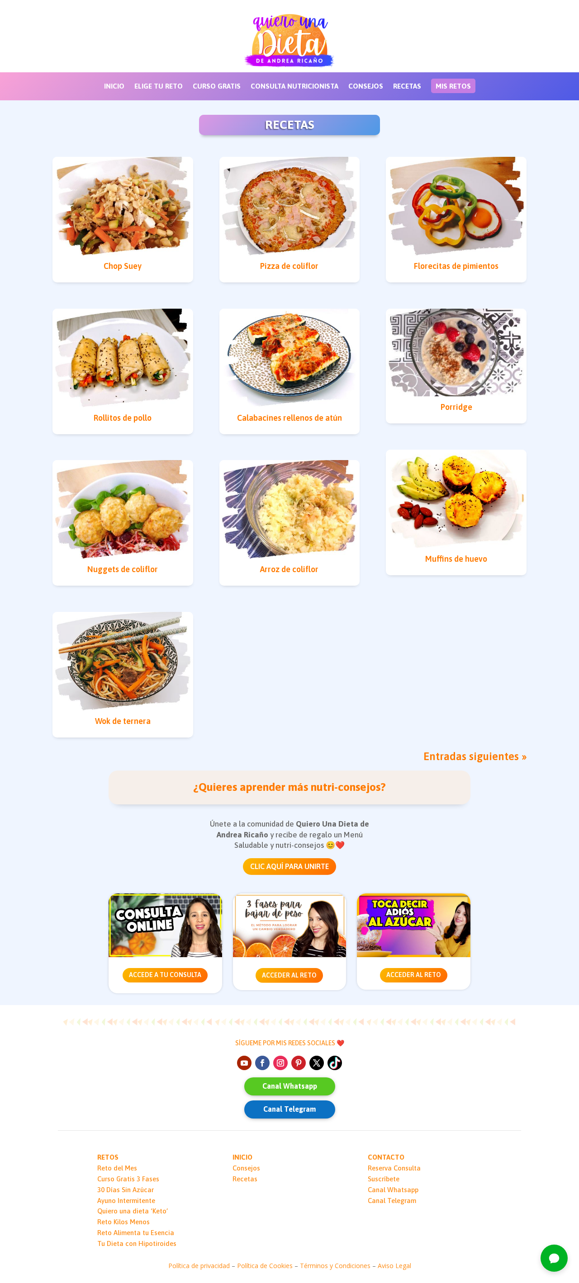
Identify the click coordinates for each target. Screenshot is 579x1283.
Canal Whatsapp (289, 1086)
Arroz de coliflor (289, 569)
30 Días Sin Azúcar (125, 1190)
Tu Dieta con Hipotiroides (136, 1243)
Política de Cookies (265, 1265)
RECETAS (407, 86)
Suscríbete (383, 1179)
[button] (554, 1258)
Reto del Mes (117, 1168)
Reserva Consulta (394, 1168)
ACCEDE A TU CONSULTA (165, 974)
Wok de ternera (123, 721)
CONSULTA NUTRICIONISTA (294, 86)
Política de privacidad (199, 1265)
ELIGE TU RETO (158, 86)
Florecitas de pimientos (456, 266)
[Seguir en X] (316, 1063)
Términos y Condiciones (335, 1265)
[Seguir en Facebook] (262, 1063)
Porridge (456, 407)
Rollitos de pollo (123, 418)
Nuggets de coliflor (122, 569)
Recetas (245, 1179)
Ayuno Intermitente (126, 1200)
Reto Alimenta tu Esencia (135, 1232)
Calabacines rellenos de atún (289, 418)
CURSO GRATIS (217, 86)
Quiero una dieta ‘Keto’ (132, 1211)
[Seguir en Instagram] (280, 1063)
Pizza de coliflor (289, 266)
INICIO (114, 86)
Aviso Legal (394, 1265)
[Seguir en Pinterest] (298, 1063)
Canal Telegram (289, 1109)
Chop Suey (123, 266)
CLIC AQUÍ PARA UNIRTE (289, 866)
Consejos (246, 1168)
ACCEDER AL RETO (289, 975)
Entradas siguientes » (475, 756)
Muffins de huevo (456, 559)
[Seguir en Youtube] (244, 1063)
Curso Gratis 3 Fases (128, 1179)
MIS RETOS (453, 86)
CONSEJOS (365, 86)
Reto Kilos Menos (123, 1222)
